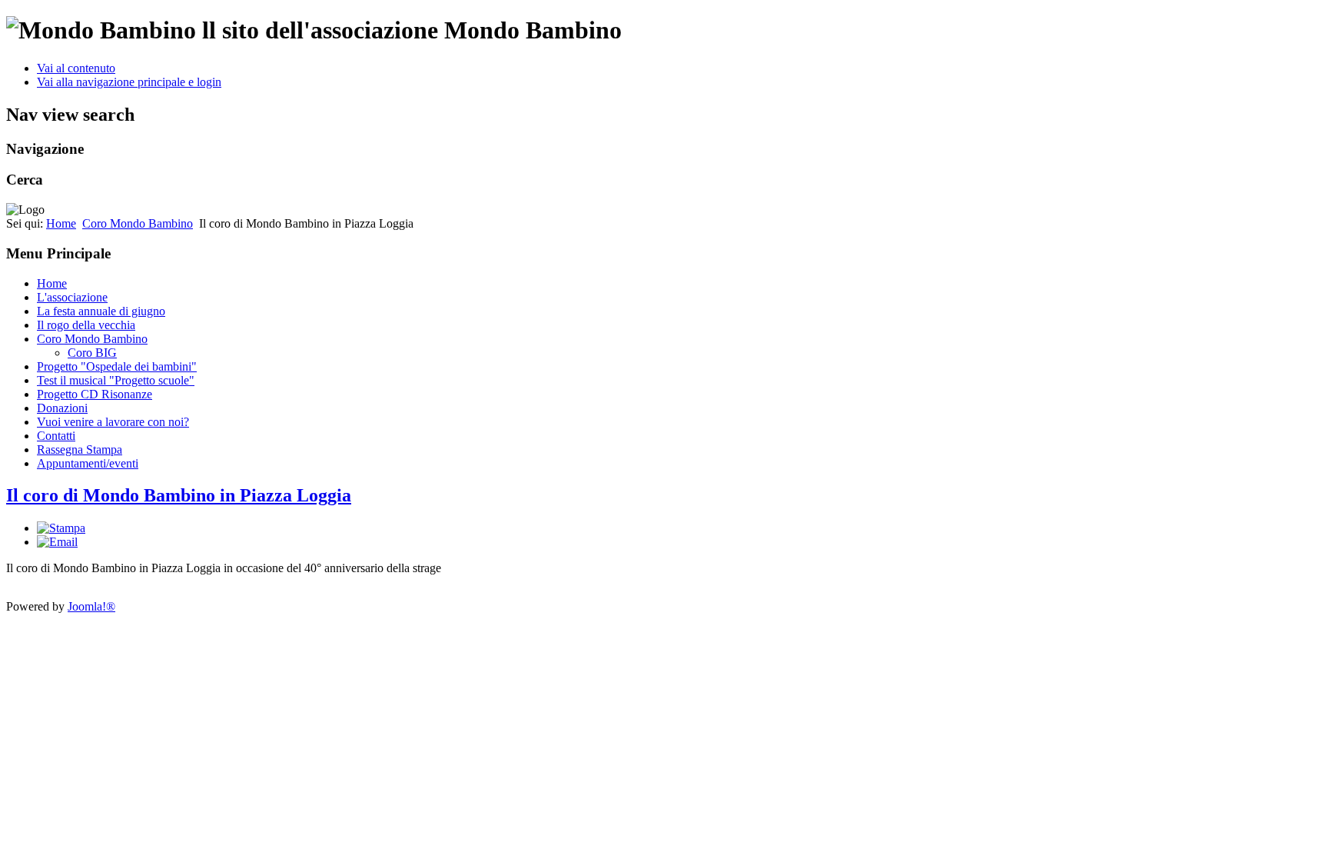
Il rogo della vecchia (86, 324)
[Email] (57, 541)
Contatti (56, 435)
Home (61, 223)
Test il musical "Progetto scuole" (115, 380)
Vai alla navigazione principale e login (129, 81)
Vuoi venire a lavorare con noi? (113, 421)
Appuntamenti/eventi (87, 463)
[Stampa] (61, 527)
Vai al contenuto (76, 68)
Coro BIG (92, 352)
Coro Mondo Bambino (137, 223)
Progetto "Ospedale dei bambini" (117, 366)
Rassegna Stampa (79, 449)
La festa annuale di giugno (101, 311)
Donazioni (62, 408)
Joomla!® (91, 606)
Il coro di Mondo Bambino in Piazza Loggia (178, 495)
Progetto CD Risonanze (94, 394)
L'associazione (72, 297)
